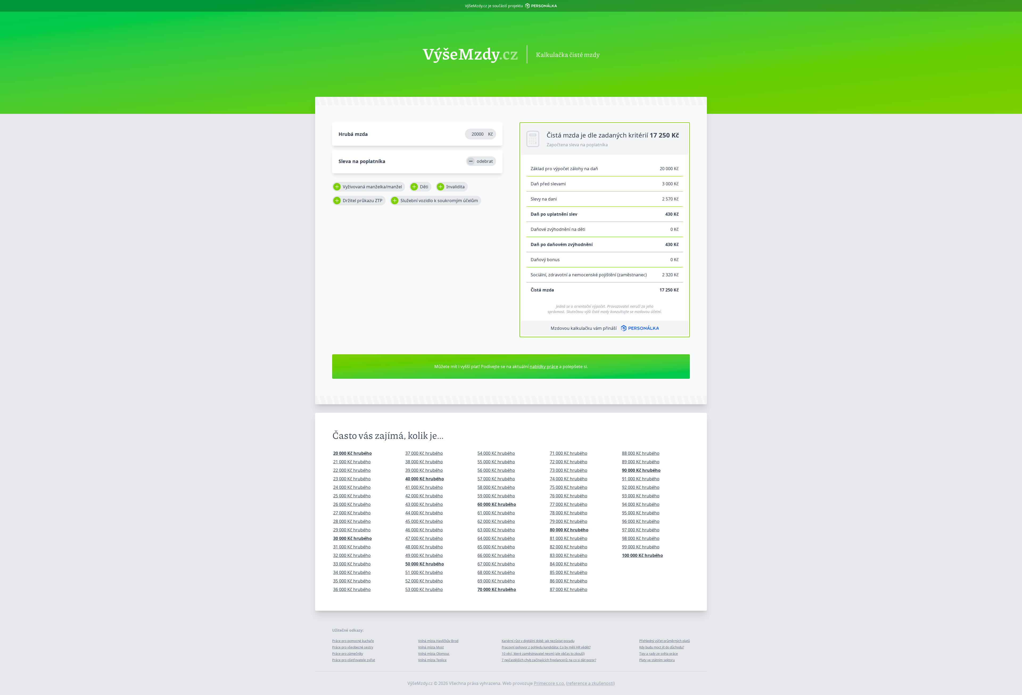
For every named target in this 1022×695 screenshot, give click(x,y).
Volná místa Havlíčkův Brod (438, 641)
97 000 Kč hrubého (641, 530)
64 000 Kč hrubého (496, 538)
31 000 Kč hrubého (352, 547)
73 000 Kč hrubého (568, 470)
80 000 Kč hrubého (569, 530)
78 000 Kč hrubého (568, 513)
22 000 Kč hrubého (352, 470)
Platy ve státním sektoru (657, 660)
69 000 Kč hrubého (496, 581)
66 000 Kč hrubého (496, 555)
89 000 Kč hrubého (641, 462)
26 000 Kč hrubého (352, 504)
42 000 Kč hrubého (424, 496)
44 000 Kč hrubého (424, 513)
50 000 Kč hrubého (424, 564)
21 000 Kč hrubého (352, 462)
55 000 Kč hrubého (496, 462)
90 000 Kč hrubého (641, 470)
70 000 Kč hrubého (496, 589)
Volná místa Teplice (432, 660)
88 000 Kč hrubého (641, 453)
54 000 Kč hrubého (496, 453)
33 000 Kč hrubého (352, 564)
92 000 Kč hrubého (641, 487)
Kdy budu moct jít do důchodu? (661, 647)
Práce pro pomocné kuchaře (353, 641)
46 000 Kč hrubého (424, 530)
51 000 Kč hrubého (424, 572)
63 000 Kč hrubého (496, 530)
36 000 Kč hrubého (352, 589)
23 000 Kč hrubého (352, 479)
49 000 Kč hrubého (424, 555)
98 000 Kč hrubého (641, 538)
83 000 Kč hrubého (568, 555)
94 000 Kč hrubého (641, 504)
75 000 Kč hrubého (568, 487)
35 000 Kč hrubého (352, 581)
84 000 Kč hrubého (568, 564)
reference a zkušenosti (590, 683)
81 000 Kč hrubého (568, 538)
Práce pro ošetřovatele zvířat (353, 660)
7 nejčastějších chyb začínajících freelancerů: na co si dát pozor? (549, 660)
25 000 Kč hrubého (352, 496)
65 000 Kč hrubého (496, 547)
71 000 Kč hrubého (568, 453)
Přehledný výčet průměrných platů (664, 641)
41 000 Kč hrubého (424, 487)
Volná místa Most (431, 647)
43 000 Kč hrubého (424, 504)
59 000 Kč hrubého (496, 496)
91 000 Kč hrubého (641, 479)
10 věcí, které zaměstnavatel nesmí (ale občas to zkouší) (543, 653)
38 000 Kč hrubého (424, 462)
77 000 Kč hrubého (568, 504)
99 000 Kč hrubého (641, 547)
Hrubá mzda (353, 134)
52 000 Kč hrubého (424, 581)
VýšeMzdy (470, 54)
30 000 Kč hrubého (352, 538)
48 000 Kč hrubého (424, 547)
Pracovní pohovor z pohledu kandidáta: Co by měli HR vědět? (546, 647)
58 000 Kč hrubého (496, 487)
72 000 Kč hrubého (568, 462)
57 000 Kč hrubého (496, 479)
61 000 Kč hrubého (496, 513)
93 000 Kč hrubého (641, 496)
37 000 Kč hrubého (424, 453)
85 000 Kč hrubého (568, 572)
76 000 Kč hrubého (568, 496)
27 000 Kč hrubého (352, 513)
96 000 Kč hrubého (641, 521)
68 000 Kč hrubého (496, 572)
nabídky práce (544, 366)
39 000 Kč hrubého (424, 470)
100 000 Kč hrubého (642, 555)
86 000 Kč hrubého (568, 581)
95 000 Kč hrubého (641, 513)
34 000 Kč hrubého (352, 572)
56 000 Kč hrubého (496, 470)
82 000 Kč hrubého (568, 547)
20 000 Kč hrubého (352, 453)
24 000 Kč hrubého (352, 487)
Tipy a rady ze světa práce (658, 653)
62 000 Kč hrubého (496, 521)
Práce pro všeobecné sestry (352, 647)
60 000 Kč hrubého (496, 504)
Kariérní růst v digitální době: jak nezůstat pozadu (538, 641)
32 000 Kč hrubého (352, 555)
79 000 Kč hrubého (568, 521)
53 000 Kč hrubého (424, 589)
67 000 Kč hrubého (496, 564)
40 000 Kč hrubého (424, 479)
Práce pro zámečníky (347, 653)
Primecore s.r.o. (549, 683)
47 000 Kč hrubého (424, 538)
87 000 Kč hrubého (568, 589)
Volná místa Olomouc (434, 653)
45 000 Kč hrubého (424, 521)
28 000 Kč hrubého (352, 521)
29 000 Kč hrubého (352, 530)
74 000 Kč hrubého (568, 479)
